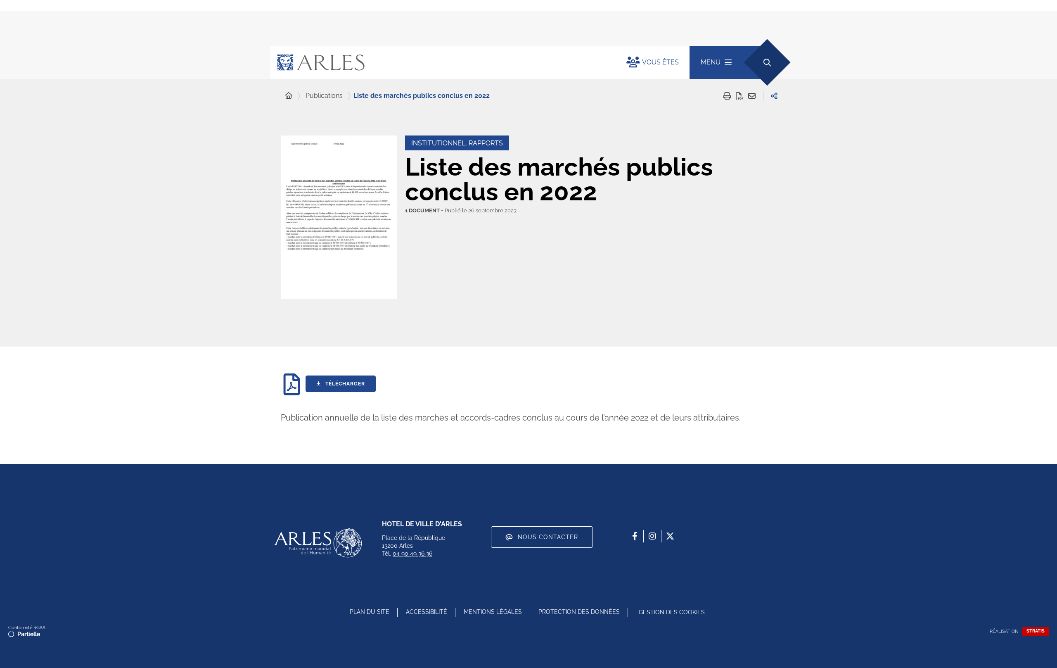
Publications (324, 96)
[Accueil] (288, 96)
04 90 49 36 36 (412, 553)
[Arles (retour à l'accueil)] (440, 62)
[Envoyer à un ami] (752, 95)
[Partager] (774, 95)
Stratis (1035, 631)
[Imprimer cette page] (727, 95)
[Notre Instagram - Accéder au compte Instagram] (652, 536)
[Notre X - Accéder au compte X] (670, 536)
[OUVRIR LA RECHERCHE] (767, 62)
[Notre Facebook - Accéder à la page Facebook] (634, 536)
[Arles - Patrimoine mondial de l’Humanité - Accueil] (318, 542)
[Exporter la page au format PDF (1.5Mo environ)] (739, 95)
